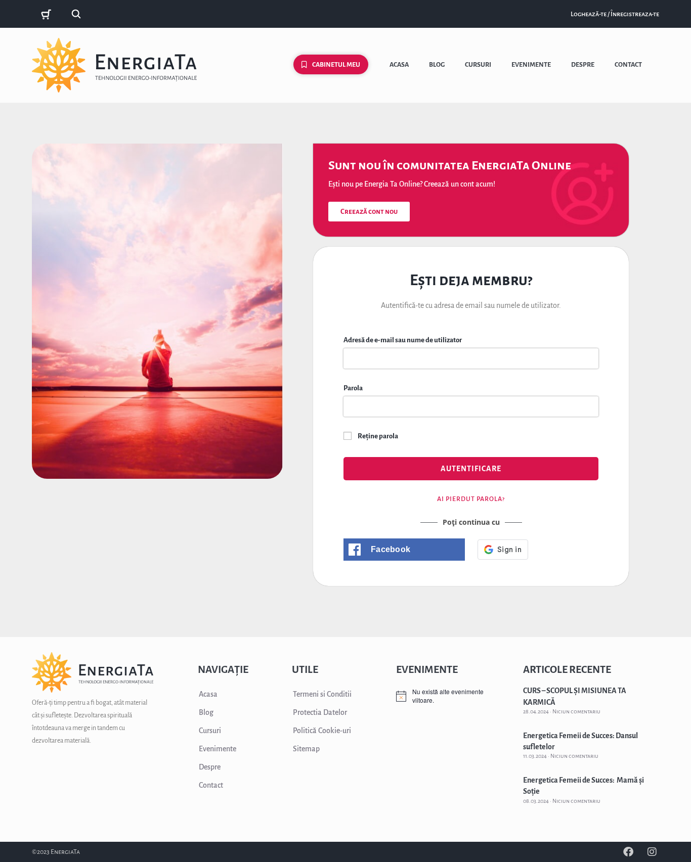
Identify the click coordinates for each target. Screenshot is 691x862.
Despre (582, 64)
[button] (404, 549)
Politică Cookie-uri (322, 731)
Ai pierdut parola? (471, 499)
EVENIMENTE (427, 669)
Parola (353, 388)
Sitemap (306, 749)
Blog (437, 64)
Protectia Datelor (320, 712)
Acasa (399, 64)
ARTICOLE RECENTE (567, 669)
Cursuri (478, 64)
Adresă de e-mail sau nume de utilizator (402, 340)
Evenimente (531, 64)
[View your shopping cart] (47, 14)
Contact (628, 64)
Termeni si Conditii (322, 694)
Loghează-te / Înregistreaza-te (615, 14)
